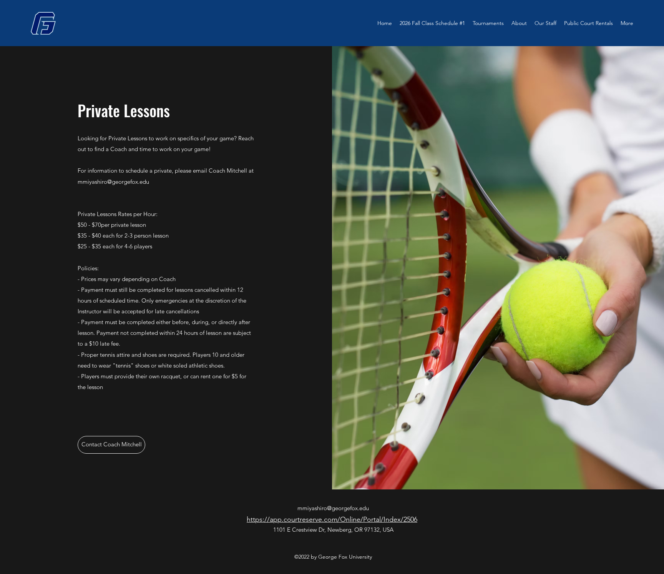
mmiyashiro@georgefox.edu (113, 181)
